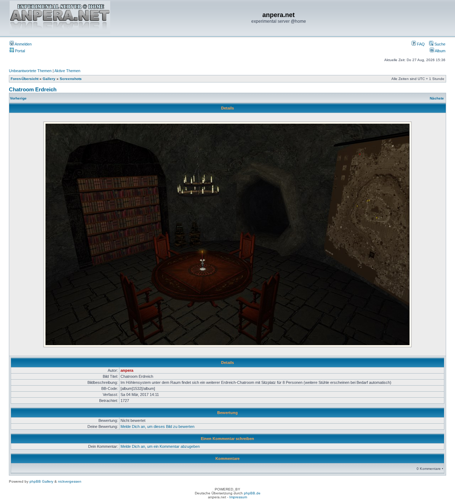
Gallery (49, 79)
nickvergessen (69, 481)
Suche (439, 44)
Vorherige (18, 98)
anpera (127, 370)
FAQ (420, 44)
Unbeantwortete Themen (30, 71)
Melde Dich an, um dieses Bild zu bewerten (157, 426)
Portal (19, 51)
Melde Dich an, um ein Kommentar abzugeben (160, 446)
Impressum (238, 497)
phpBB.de (252, 493)
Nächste (437, 98)
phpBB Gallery (41, 481)
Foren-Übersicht (24, 79)
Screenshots (71, 79)
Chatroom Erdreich (33, 89)
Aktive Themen (67, 71)
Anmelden (23, 44)
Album (439, 51)
